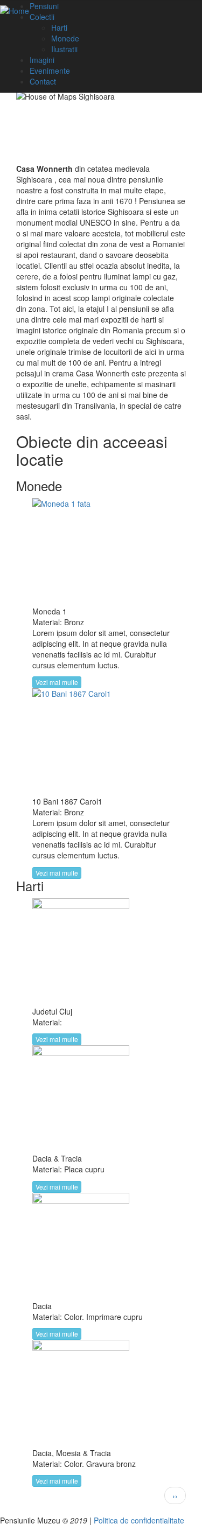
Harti (59, 27)
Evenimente (50, 70)
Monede (65, 38)
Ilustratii (64, 49)
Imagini (42, 59)
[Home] (14, 10)
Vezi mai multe (57, 682)
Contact (43, 81)
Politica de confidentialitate (139, 1520)
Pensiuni (44, 6)
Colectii (42, 16)
